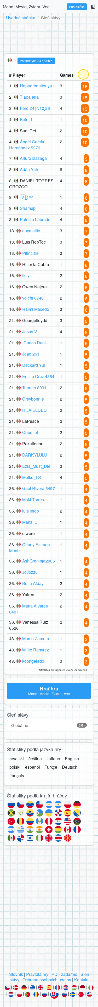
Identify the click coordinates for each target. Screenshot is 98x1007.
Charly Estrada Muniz (29, 548)
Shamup (28, 208)
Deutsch (69, 767)
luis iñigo (30, 511)
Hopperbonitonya (36, 86)
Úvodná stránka (20, 18)
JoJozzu (30, 572)
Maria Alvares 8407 (28, 609)
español (32, 767)
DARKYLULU (34, 455)
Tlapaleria (29, 97)
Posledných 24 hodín (35, 60)
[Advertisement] (49, 36)
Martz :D (30, 522)
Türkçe (51, 767)
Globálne (48, 725)
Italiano (53, 759)
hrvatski (16, 759)
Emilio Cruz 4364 (38, 376)
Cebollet (30, 432)
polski (14, 767)
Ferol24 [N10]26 (35, 108)
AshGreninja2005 (38, 561)
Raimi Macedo (35, 309)
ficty (26, 275)
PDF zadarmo (64, 974)
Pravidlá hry (37, 974)
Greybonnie (33, 399)
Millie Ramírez (35, 650)
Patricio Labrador (36, 219)
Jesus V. (30, 332)
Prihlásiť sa (77, 6)
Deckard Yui (33, 365)
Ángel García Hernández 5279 (26, 145)
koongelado (33, 661)
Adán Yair (29, 169)
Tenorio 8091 (34, 388)
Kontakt (81, 980)
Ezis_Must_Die (36, 466)
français (16, 776)
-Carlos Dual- (34, 343)
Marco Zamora (35, 638)
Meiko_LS (31, 477)
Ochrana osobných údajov (46, 980)
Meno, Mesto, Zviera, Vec (26, 7)
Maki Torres (33, 500)
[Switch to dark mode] (93, 6)
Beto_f (26, 119)
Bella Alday (33, 583)
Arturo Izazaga (33, 158)
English (72, 759)
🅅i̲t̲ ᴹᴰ (26, 197)
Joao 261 (30, 354)
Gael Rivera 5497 (38, 488)
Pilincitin (30, 253)
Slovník (16, 974)
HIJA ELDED (34, 410)
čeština (35, 759)
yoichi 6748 (33, 298)
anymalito (31, 231)
